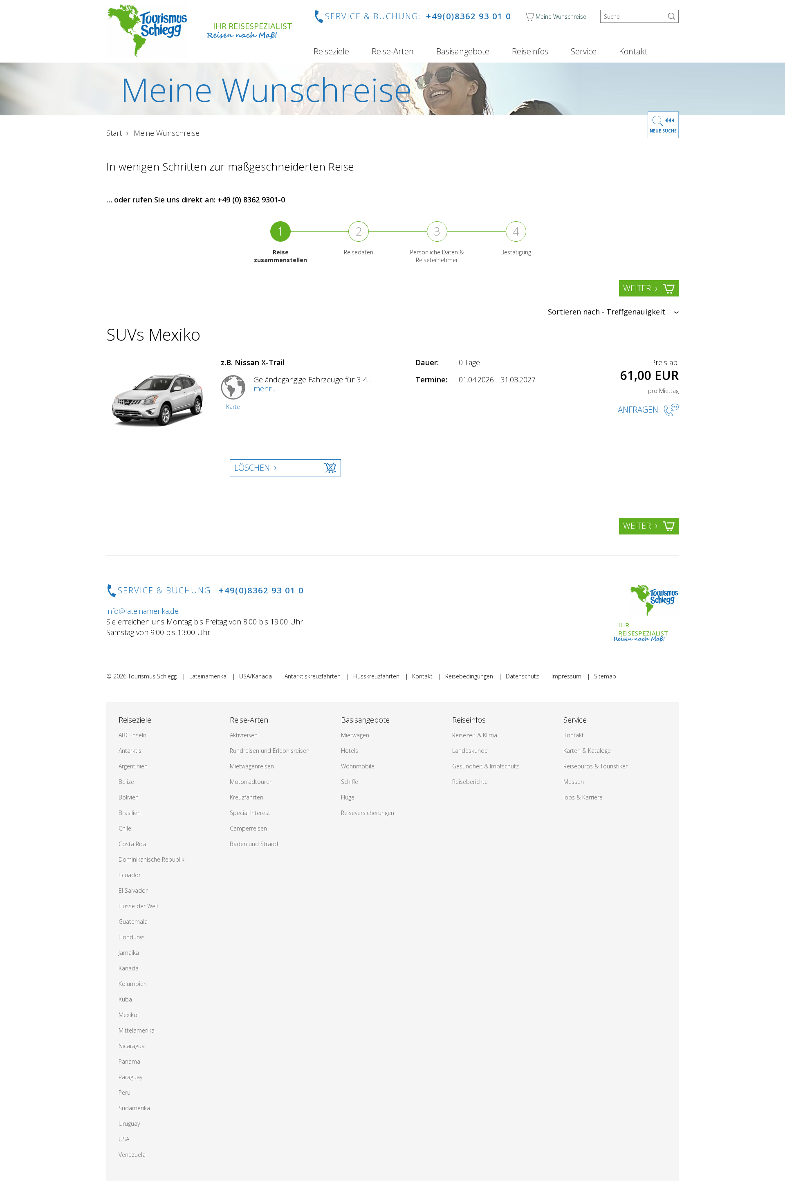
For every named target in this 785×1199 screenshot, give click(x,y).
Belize (126, 782)
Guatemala (133, 921)
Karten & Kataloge (587, 750)
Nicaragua (132, 1046)
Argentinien (133, 766)
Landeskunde (470, 750)
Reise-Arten (393, 51)
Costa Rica (132, 844)
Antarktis (130, 750)
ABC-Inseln (132, 735)
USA (124, 1139)
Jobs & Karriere (583, 797)
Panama (129, 1061)
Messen (573, 782)
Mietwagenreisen (252, 766)
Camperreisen (248, 828)
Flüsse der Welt (139, 906)
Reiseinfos (530, 51)
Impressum (566, 676)
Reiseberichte (470, 782)
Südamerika (134, 1108)
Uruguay (129, 1123)
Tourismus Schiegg (152, 676)
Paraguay (130, 1077)
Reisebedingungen (469, 676)
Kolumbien (133, 984)
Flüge (347, 797)
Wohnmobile (358, 766)
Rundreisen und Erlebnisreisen (270, 750)
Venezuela (132, 1155)
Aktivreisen (244, 735)
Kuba (125, 999)
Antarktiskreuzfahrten (313, 676)
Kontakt (633, 51)
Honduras (132, 937)
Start (114, 133)
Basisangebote (462, 51)
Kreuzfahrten (246, 797)
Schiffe (349, 782)
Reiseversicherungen (367, 813)
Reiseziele (331, 51)
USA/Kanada (255, 676)
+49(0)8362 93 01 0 (468, 16)
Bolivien (129, 797)
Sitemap (605, 676)
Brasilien (130, 813)
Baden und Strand (254, 844)
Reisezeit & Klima (474, 735)
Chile (125, 828)
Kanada (129, 968)
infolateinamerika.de (142, 611)
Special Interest (250, 813)
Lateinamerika (208, 676)
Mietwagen (355, 735)
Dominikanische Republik (151, 859)
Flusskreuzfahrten (376, 676)
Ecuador (130, 875)
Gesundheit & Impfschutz (485, 766)
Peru (124, 1092)
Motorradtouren (251, 782)
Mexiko (128, 1015)
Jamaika (129, 953)
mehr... (264, 388)
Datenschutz (522, 676)
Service (584, 51)
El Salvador (133, 890)
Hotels (349, 750)
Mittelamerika (137, 1030)
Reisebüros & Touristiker (595, 766)
